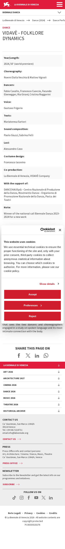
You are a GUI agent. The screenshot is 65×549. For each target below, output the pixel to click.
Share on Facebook (19, 355)
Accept (32, 294)
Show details (47, 283)
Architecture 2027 (13, 378)
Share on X (28, 355)
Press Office (10, 463)
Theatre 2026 (10, 404)
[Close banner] (60, 230)
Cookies (40, 513)
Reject (32, 316)
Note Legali (14, 513)
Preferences (31, 305)
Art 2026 (8, 371)
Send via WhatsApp (46, 355)
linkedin (51, 499)
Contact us (9, 439)
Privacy (28, 513)
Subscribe (8, 484)
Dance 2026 (9, 391)
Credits (53, 513)
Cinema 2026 (9, 384)
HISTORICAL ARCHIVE (14, 410)
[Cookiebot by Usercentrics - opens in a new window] (41, 230)
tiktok (14, 499)
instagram (21, 499)
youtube (36, 499)
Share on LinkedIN (37, 355)
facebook (29, 499)
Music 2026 (9, 397)
